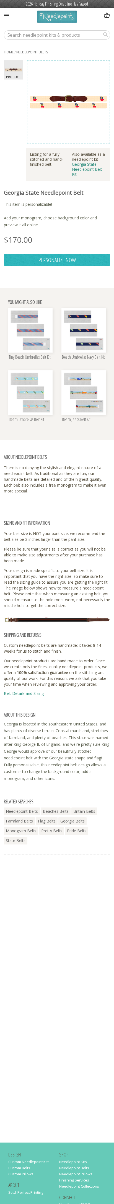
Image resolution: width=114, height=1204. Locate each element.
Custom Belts (19, 1167)
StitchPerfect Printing (25, 1192)
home (9, 52)
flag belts (47, 821)
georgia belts (72, 821)
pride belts (76, 830)
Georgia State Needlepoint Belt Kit (87, 169)
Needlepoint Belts (74, 1167)
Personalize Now (57, 260)
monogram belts (21, 830)
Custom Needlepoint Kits (29, 1161)
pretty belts (51, 830)
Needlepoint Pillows (75, 1173)
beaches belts (56, 811)
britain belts (84, 811)
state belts (15, 840)
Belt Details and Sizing (24, 693)
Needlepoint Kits (73, 1161)
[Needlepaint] (57, 17)
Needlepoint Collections (79, 1186)
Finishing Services (74, 1180)
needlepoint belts (32, 52)
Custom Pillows (20, 1173)
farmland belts (19, 821)
